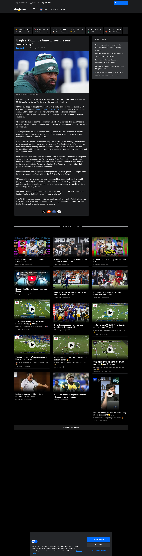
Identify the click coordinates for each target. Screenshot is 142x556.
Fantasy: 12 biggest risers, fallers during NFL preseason (109, 67)
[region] (71, 544)
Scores (54, 9)
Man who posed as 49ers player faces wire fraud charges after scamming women (109, 47)
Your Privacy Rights (98, 550)
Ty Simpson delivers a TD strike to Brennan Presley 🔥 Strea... (29, 322)
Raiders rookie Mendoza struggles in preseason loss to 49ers (108, 293)
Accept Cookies (98, 539)
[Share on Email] (59, 211)
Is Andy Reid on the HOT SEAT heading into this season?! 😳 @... (109, 413)
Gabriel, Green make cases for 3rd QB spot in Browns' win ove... (70, 293)
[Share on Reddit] (49, 211)
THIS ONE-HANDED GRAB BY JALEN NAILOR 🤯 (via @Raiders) (108, 363)
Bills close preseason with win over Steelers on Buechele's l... (69, 326)
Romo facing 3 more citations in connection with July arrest (106, 61)
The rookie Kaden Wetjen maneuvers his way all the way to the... (31, 358)
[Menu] (33, 9)
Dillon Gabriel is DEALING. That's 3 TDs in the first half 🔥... (70, 358)
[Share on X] (44, 211)
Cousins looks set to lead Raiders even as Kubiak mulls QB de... (70, 260)
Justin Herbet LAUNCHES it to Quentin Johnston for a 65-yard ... (109, 326)
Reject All (98, 545)
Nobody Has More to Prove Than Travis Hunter (31, 290)
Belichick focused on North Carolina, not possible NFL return (30, 395)
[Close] (110, 534)
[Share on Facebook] (54, 211)
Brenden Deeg (21, 48)
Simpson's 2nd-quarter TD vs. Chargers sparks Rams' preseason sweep (109, 73)
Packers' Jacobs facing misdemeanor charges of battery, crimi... (70, 396)
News (63, 9)
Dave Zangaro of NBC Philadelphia (50, 109)
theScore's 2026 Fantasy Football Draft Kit (109, 260)
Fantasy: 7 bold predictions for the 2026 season (29, 260)
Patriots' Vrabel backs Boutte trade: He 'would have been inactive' (109, 55)
